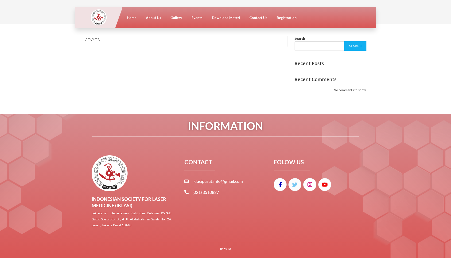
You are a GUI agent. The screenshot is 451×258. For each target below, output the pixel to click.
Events (196, 18)
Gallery (176, 18)
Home (131, 18)
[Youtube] (324, 184)
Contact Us (258, 18)
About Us (153, 18)
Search (300, 38)
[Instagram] (309, 184)
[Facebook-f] (280, 184)
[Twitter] (294, 184)
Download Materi (226, 18)
